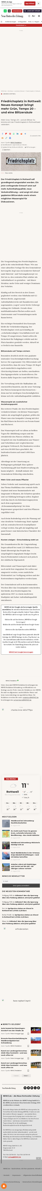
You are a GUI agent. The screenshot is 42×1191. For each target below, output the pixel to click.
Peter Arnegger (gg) (17, 1033)
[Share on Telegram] (25, 133)
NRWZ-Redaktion (16, 142)
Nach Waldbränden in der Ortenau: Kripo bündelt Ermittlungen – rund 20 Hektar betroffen (25, 855)
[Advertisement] (21, 53)
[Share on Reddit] (21, 133)
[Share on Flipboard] (6, 133)
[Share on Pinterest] (10, 133)
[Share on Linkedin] (17, 133)
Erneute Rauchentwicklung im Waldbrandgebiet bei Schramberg (14, 1040)
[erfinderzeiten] (21, 962)
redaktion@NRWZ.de (31, 697)
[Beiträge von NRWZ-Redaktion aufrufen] (3, 681)
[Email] (2, 138)
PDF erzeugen (30, 147)
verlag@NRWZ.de (14, 1157)
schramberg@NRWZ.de (22, 700)
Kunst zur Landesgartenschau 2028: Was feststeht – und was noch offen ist (14, 1053)
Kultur (34, 1055)
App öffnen (30, 3)
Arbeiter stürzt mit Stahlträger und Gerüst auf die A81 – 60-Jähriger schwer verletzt (23, 866)
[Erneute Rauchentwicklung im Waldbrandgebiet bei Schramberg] (36, 1040)
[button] (33, 16)
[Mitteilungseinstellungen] (4, 1186)
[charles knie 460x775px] (21, 740)
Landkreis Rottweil (9, 93)
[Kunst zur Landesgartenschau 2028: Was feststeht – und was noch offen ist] (36, 1053)
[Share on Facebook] (2, 133)
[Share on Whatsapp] (13, 133)
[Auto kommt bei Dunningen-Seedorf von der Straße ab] (36, 1030)
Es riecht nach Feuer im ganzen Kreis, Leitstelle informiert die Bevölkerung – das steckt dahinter (25, 833)
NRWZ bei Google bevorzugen (21, 652)
